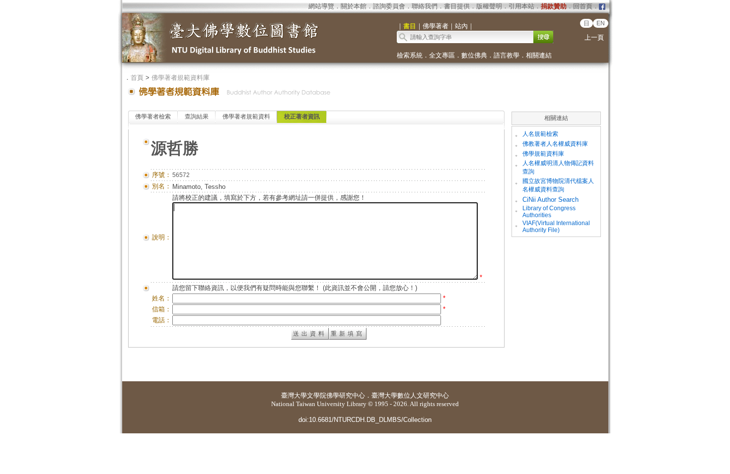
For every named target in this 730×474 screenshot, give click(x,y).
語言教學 (506, 55)
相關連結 (539, 55)
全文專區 (442, 55)
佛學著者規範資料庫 (180, 77)
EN (600, 23)
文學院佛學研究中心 (336, 395)
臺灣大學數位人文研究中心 (410, 395)
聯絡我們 (425, 6)
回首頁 (582, 6)
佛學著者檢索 (153, 116)
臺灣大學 (294, 395)
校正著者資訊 (302, 116)
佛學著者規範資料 (246, 116)
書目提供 (457, 6)
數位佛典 (474, 55)
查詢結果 (197, 116)
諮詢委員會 (389, 6)
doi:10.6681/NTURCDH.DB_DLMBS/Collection (365, 419)
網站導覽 (321, 6)
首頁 (137, 77)
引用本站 (521, 6)
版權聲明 (489, 6)
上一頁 (594, 37)
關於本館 (353, 6)
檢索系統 (410, 55)
